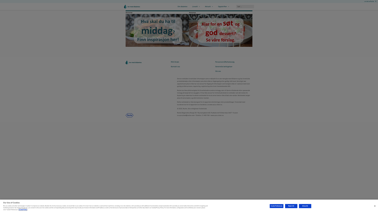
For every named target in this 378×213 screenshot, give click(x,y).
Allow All (305, 206)
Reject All (291, 206)
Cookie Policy (23, 210)
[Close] (375, 206)
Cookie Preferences (276, 206)
